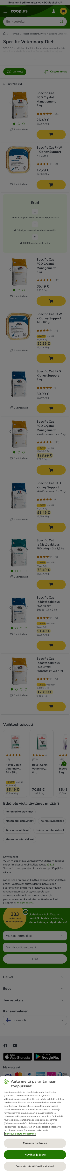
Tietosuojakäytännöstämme (20, 1133)
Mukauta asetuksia (35, 1143)
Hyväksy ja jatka (35, 1154)
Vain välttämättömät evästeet (35, 1166)
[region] (35, 1125)
